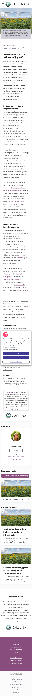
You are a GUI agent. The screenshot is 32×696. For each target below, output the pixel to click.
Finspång (22, 378)
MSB (26, 306)
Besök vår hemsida (16, 658)
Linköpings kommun (21, 290)
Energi (18, 367)
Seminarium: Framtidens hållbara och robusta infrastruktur (14, 532)
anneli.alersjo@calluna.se (16, 457)
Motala (21, 381)
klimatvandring (20, 258)
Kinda (5, 381)
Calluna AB (9, 392)
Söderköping (15, 384)
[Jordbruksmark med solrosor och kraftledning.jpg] (16, 488)
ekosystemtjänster (9, 367)
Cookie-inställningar (16, 362)
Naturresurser (7, 370)
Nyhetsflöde (16, 690)
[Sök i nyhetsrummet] (29, 4)
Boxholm (16, 378)
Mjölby (16, 381)
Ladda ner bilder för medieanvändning (15, 476)
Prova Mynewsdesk (16, 684)
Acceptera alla (16, 358)
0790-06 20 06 (16, 459)
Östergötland (7, 378)
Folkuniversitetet (19, 285)
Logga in (16, 692)
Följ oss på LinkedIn (16, 660)
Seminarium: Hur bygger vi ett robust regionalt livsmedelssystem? (15, 570)
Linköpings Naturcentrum (11, 279)
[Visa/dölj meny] (3, 4)
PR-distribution (16, 682)
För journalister (16, 687)
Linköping (11, 381)
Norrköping (7, 384)
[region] (16, 348)
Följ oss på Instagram (16, 663)
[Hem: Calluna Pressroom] (15, 4)
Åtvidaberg (23, 384)
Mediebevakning (16, 679)
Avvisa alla (16, 354)
